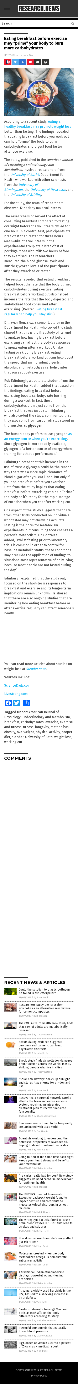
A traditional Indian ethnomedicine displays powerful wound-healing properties (41, 1275)
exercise (51, 722)
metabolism (60, 727)
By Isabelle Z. (41, 1053)
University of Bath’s (25, 175)
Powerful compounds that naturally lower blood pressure (42, 1329)
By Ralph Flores (41, 1212)
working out (13, 742)
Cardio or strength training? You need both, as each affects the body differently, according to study (43, 1313)
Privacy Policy (39, 1375)
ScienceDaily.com (17, 685)
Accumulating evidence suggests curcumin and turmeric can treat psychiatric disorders (40, 1045)
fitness (28, 727)
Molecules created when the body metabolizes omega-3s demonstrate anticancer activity (43, 1257)
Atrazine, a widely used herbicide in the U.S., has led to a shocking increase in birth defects (45, 1294)
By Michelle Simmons (45, 1320)
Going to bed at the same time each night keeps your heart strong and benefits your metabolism (46, 1160)
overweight (25, 732)
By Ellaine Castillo (42, 1168)
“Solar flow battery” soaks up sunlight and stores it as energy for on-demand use (44, 1082)
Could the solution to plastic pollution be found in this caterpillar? (44, 991)
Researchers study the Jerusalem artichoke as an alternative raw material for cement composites (45, 1008)
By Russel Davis (42, 1149)
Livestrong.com (16, 694)
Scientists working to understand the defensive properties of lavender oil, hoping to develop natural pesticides (43, 1142)
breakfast (11, 722)
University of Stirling (25, 195)
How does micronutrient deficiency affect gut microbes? (46, 1240)
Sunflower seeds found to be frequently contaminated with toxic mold (45, 1125)
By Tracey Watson (43, 1034)
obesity (9, 732)
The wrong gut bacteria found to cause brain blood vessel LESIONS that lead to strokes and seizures (46, 1223)
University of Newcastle (48, 190)
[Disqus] (39, 816)
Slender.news (36, 669)
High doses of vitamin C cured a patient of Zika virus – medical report (45, 1344)
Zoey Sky (28, 54)
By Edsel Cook (41, 997)
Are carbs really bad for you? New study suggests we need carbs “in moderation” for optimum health (46, 1179)
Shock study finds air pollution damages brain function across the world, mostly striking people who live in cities (45, 1064)
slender (18, 737)
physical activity (48, 732)
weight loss (62, 737)
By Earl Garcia (41, 1131)
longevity (42, 727)
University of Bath (39, 737)
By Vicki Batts (40, 1302)
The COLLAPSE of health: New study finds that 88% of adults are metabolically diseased (46, 1026)
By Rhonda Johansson (45, 1116)
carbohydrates (32, 722)
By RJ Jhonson (40, 1016)
